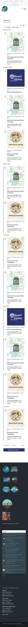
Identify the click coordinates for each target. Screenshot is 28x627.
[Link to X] (19, 625)
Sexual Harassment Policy (10, 523)
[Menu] (24, 8)
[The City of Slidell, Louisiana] (11, 8)
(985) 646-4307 (10, 604)
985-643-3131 (9, 612)
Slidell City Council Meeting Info (13, 565)
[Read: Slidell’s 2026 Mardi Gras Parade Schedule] (4, 534)
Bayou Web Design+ (18, 623)
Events (4, 22)
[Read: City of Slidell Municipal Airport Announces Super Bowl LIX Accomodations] (4, 549)
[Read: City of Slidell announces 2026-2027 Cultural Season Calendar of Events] (4, 555)
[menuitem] (21, 8)
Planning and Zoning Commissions (12, 154)
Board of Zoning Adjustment (14, 92)
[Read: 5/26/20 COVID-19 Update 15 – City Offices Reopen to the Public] (4, 570)
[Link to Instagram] (25, 625)
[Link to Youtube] (23, 625)
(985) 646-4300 (16, 5)
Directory (14, 3)
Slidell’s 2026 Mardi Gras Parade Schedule (15, 534)
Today (14, 445)
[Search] (21, 8)
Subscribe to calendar (13, 450)
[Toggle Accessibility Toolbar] (3, 9)
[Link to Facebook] (21, 625)
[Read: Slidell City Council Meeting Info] (4, 566)
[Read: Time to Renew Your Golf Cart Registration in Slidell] (4, 544)
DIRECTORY (5, 614)
